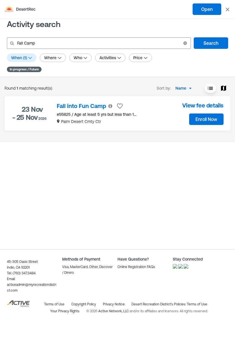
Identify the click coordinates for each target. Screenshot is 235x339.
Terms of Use (197, 304)
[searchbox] (98, 43)
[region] (117, 113)
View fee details (203, 105)
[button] (185, 43)
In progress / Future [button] (24, 69)
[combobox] (185, 88)
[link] (81, 106)
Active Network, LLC (114, 311)
